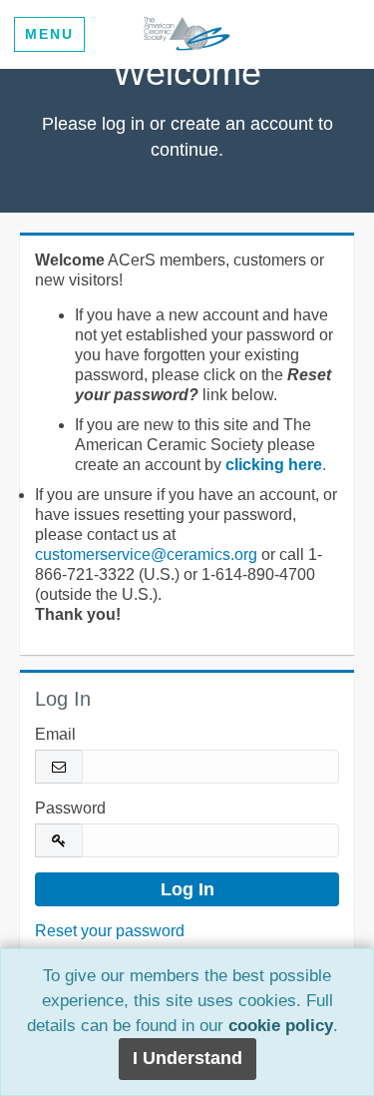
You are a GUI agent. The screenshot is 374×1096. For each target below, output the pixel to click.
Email (55, 734)
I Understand (187, 1058)
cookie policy (280, 1025)
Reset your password (110, 930)
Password (70, 808)
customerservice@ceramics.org (146, 554)
